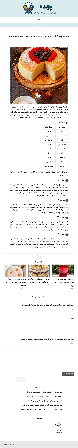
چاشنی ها (58, 425)
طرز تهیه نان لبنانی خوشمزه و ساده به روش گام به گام (43, 401)
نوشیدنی (59, 432)
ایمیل (71, 318)
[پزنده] (39, 9)
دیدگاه (71, 343)
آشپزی (60, 422)
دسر (39, 32)
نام (72, 309)
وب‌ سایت (71, 327)
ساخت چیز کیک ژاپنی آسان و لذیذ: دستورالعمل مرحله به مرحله (40, 409)
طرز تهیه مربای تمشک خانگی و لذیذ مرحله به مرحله (44, 392)
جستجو (20, 379)
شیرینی (59, 430)
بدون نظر (39, 256)
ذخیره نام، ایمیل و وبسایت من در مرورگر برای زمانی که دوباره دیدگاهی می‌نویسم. (47, 339)
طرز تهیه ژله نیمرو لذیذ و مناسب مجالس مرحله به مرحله (16, 282)
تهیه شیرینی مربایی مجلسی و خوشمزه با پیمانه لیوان (44, 396)
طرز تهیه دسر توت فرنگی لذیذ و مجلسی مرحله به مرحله (64, 282)
